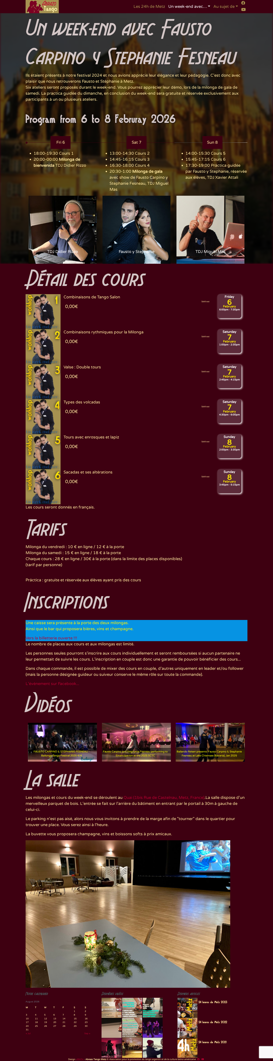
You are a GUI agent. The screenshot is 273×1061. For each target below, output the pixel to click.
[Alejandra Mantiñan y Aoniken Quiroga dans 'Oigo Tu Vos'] (132, 1048)
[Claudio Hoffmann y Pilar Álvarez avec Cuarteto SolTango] (112, 1048)
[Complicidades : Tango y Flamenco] (153, 1028)
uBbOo (80, 1059)
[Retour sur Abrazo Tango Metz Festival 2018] (132, 1028)
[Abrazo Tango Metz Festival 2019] (112, 1008)
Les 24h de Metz (149, 6)
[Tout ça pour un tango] (153, 1048)
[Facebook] (243, 3)
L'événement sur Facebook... (52, 683)
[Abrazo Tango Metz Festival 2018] (132, 1008)
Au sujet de (224, 6)
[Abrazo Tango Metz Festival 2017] (153, 1008)
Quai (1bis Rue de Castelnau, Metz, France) (164, 797)
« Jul (28, 1033)
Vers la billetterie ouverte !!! (51, 638)
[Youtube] (243, 10)
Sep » (87, 1033)
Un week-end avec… (187, 6)
